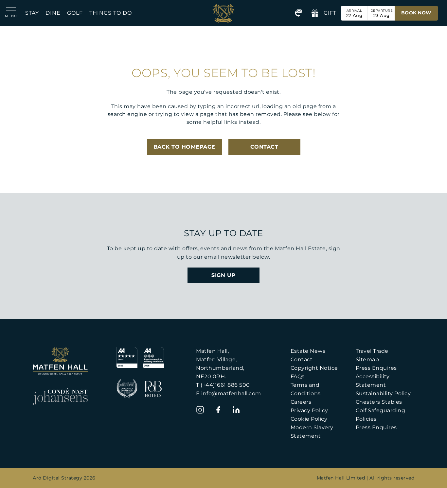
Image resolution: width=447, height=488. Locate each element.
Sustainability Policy (383, 393)
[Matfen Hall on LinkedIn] (236, 410)
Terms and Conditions (306, 389)
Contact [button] (264, 147)
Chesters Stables (379, 402)
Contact (302, 359)
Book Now (416, 13)
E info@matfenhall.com (228, 393)
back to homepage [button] (184, 147)
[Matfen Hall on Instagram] (200, 410)
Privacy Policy (309, 410)
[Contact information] (298, 13)
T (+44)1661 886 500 (223, 385)
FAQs (298, 376)
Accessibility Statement (373, 380)
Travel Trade (372, 351)
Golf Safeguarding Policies (380, 414)
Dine (53, 13)
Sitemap (367, 359)
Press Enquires (376, 368)
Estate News (308, 351)
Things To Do (110, 13)
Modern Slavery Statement (312, 431)
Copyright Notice (314, 368)
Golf (75, 13)
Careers (301, 402)
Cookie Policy (309, 419)
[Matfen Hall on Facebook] (218, 410)
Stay (32, 13)
